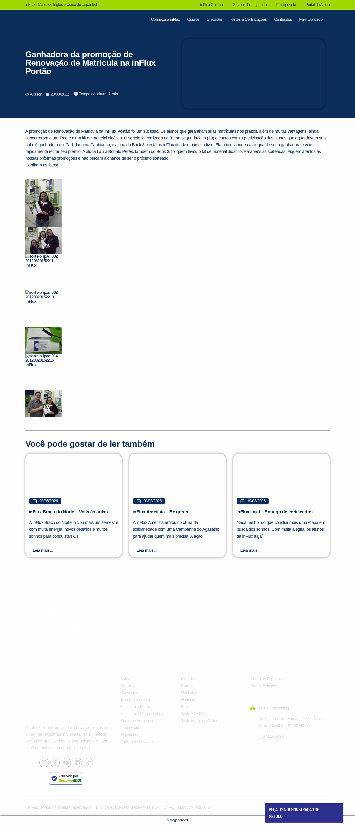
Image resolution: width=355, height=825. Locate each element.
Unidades (214, 19)
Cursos (193, 19)
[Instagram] (44, 762)
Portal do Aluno (317, 5)
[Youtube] (66, 762)
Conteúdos (283, 19)
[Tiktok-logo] (88, 762)
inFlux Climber (211, 5)
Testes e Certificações (248, 19)
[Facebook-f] (55, 762)
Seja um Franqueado (250, 5)
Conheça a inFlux (165, 19)
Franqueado (286, 5)
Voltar (280, 805)
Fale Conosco (310, 19)
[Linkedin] (77, 762)
